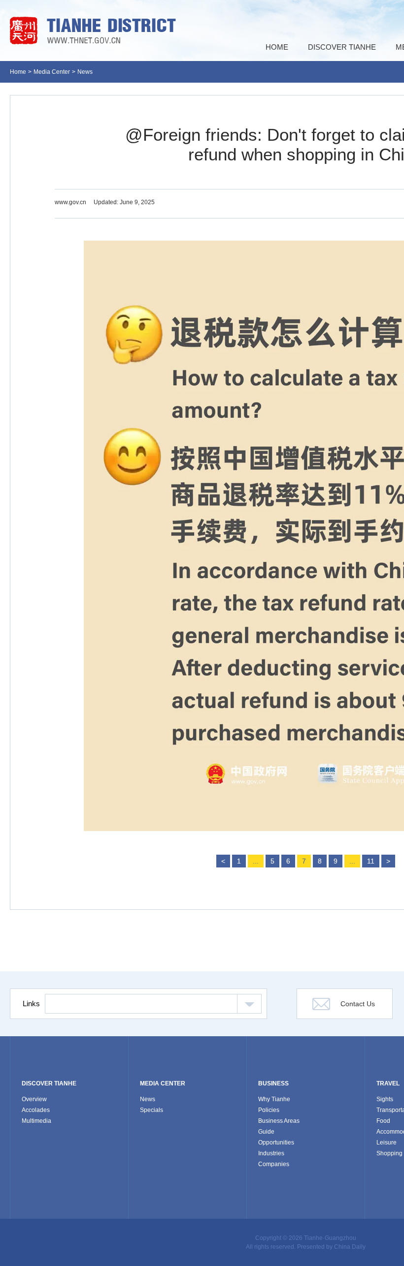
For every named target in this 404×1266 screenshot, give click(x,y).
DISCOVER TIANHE (49, 1083)
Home (18, 71)
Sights (384, 1099)
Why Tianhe (274, 1099)
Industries (271, 1153)
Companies (273, 1164)
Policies (268, 1110)
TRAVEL (388, 1083)
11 (370, 861)
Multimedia (36, 1120)
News (85, 71)
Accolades (36, 1110)
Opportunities (276, 1142)
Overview (34, 1099)
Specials (151, 1110)
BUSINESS (273, 1083)
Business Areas (279, 1120)
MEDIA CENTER (162, 1083)
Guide (266, 1131)
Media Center (52, 71)
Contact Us (357, 1004)
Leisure (386, 1142)
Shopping (389, 1153)
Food (383, 1120)
